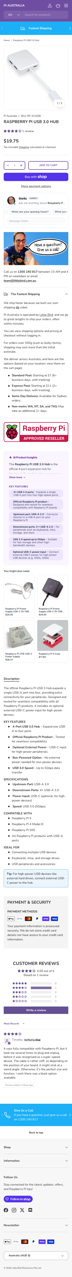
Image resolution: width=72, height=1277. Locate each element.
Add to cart (48, 165)
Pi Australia (10, 116)
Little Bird (46, 315)
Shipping (24, 147)
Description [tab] (11, 679)
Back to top (36, 1132)
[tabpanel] (36, 788)
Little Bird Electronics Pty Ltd (26, 1267)
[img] (12, 1034)
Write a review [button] (36, 1010)
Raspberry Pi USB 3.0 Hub (26, 40)
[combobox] (36, 15)
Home (7, 40)
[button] (58, 5)
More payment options (36, 186)
